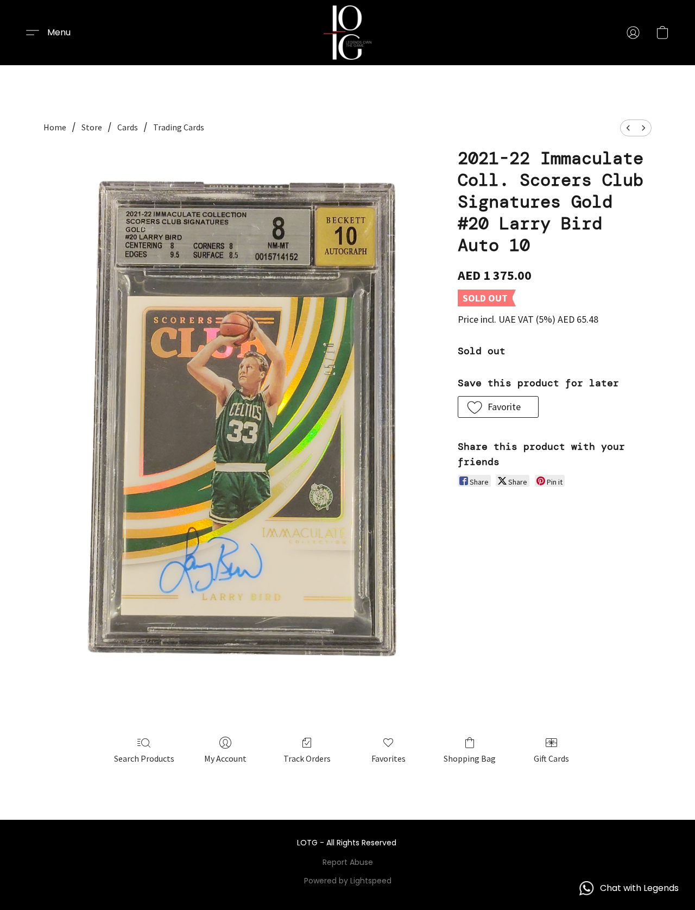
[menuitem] (628, 128)
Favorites (388, 758)
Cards (127, 127)
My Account (225, 758)
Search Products (144, 758)
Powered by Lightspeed (347, 880)
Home (54, 127)
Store (91, 127)
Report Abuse (348, 862)
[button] (347, 32)
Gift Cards (551, 758)
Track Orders (307, 758)
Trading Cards (178, 127)
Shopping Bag (470, 758)
